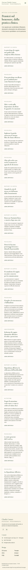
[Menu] (25, 3)
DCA (3, 553)
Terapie (16, 550)
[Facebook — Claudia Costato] (3, 529)
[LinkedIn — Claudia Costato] (6, 529)
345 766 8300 (7, 540)
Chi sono (4, 550)
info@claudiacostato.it (9, 542)
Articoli (16, 553)
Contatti (16, 555)
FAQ (3, 555)
